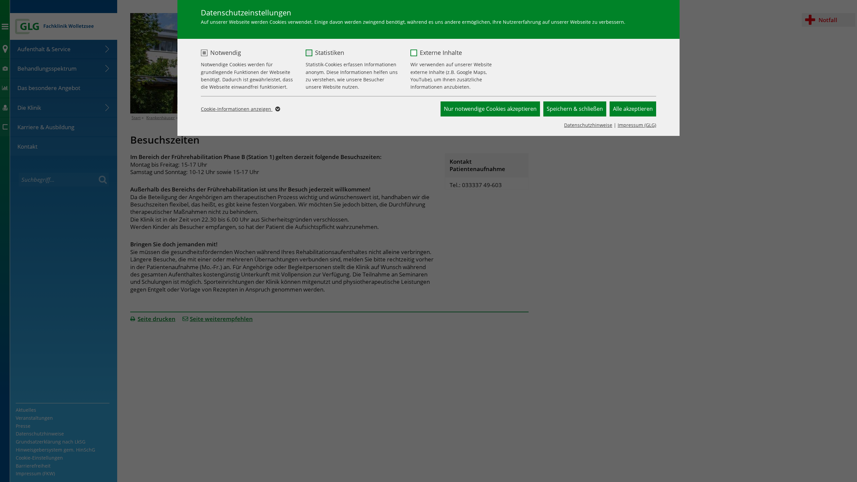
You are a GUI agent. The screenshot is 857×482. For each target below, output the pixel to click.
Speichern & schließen (575, 108)
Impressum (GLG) (637, 125)
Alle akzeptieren (633, 108)
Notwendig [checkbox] (225, 53)
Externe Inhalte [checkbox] (441, 53)
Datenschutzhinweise (588, 125)
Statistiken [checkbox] (329, 53)
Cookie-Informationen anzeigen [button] (236, 109)
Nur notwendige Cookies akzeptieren (490, 108)
